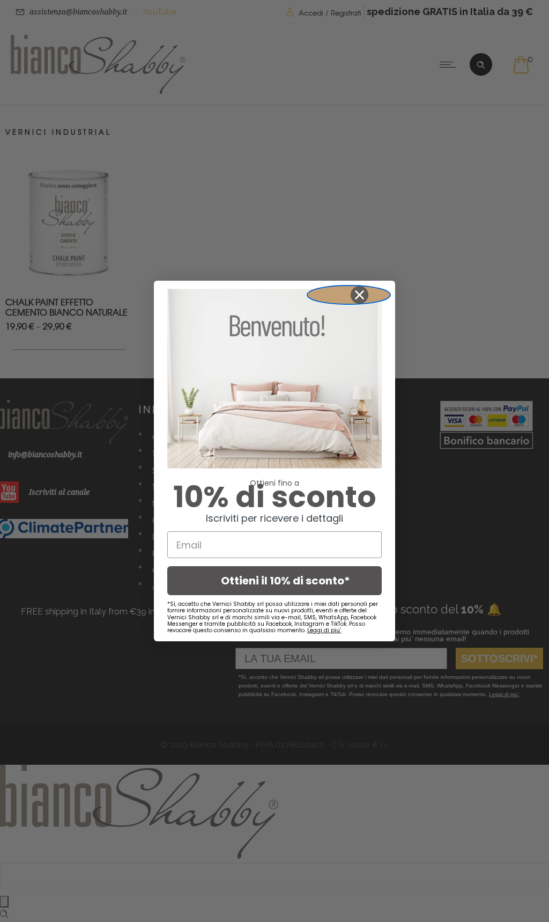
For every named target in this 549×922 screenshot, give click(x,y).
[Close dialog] (349, 295)
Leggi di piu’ (324, 630)
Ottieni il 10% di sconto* (285, 580)
